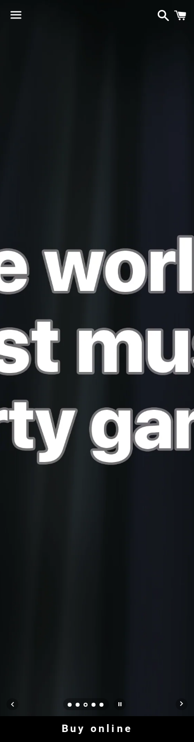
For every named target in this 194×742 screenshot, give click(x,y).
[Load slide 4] (94, 705)
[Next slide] (182, 704)
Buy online (97, 729)
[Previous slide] (12, 704)
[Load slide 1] (70, 705)
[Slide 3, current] (86, 705)
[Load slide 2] (78, 705)
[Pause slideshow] (120, 704)
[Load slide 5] (101, 705)
